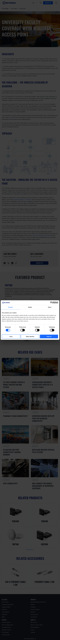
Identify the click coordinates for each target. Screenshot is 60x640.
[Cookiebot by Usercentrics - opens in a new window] (51, 302)
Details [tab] (30, 307)
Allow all (49, 336)
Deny (11, 336)
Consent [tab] (10, 307)
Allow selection (30, 336)
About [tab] (49, 307)
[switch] (22, 330)
